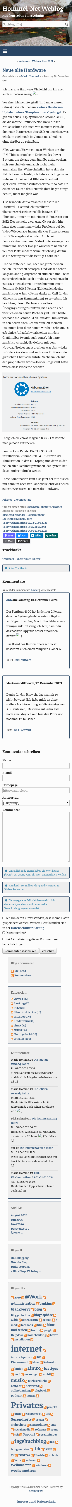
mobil (47, 1374)
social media (22, 1429)
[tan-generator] (56, 1441)
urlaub (53, 1455)
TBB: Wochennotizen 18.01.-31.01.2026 (24, 526)
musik (17, 1380)
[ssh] (12, 1434)
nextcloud (32, 1385)
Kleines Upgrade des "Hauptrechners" (23, 514)
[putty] (12, 1413)
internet (26, 1348)
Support (29, 1434)
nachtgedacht (37, 1381)
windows (41, 1465)
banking (46, 1303)
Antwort (26, 659)
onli (9, 600)
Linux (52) (20, 1025)
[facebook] (19, 1325)
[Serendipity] (51, 1413)
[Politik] (24, 1395)
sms (53, 1424)
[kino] (30, 1362)
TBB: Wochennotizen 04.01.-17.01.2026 (24, 530)
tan (52, 1442)
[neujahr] (49, 1380)
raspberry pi (33, 1413)
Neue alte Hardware (24, 70)
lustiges (51, 1368)
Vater (17, 1460)
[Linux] (25, 1368)
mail (17, 1374)
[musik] (52, 1374)
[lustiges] (41, 1368)
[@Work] (22, 1297)
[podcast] (48, 1390)
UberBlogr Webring (25, 1271)
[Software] (32, 1429)
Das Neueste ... (20, 1228)
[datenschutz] (20, 1319)
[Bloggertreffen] (44, 1309)
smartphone (38, 1424)
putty (17, 1413)
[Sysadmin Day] (37, 1434)
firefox (35, 1330)
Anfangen (24, 61)
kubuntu (46, 506)
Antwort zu (10, 797)
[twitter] (16, 1455)
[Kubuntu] (41, 1362)
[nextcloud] (23, 1385)
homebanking (36, 1335)
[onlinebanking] (41, 1385)
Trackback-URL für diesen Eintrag (21, 558)
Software (41, 1429)
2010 (17, 1297)
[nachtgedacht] (25, 1380)
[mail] (12, 1374)
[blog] (32, 1309)
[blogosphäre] (32, 1315)
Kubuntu (49, 1362)
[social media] (12, 1429)
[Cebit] (54, 1315)
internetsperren (21, 1357)
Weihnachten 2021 (42, 61)
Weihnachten (21, 1465)
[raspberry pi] (23, 1413)
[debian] (40, 1319)
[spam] (48, 1429)
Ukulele (39, 1455)
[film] (35, 1325)
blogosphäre (43, 1314)
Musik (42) (20, 1029)
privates (57, 506)
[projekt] (45, 1407)
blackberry (20, 1308)
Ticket (48, 1449)
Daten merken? (16, 932)
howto (54, 1335)
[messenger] (22, 1374)
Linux (33, 1368)
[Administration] (44, 1297)
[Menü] (36, 51)
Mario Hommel (30, 76)
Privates (7, 499)
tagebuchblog (30, 1440)
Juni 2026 (17, 1224)
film (40, 1325)
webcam (31, 1460)
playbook (41, 1390)
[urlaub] (46, 1455)
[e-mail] (53, 1319)
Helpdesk (17, 1335)
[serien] (33, 1419)
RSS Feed (20, 970)
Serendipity (21, 1419)
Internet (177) (22, 1016)
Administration (23, 1303)
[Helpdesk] (54, 1330)
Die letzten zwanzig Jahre (17, 518)
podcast (17, 1395)
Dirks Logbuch (20, 1266)
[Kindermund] (43, 1357)
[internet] (31, 1339)
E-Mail (7, 772)
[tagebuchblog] (12, 1441)
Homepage (10, 785)
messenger (31, 1374)
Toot (10, 535)
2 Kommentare (22, 499)
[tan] (48, 1441)
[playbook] (32, 1390)
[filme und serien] (44, 1325)
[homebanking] (25, 1335)
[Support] (20, 1434)
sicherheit (18, 1424)
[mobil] (40, 1374)
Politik (31, 1395)
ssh (16, 1434)
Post (24, 535)
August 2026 (19, 1215)
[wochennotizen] (49, 1465)
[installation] (12, 1339)
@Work (33, 1296)
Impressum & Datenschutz (36, 1501)
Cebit (14, 1320)
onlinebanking (21, 1390)
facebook (27, 1325)
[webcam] (23, 1460)
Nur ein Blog (19, 1262)
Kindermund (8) (24, 1021)
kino (35, 1362)
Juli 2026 (17, 1219)
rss (48, 1413)
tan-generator (20, 1449)
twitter (24, 1454)
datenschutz (30, 1319)
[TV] (54, 1449)
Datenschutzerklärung (27, 928)
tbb (36, 1448)
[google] (41, 1330)
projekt (52, 1407)
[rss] (43, 1413)
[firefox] (29, 1330)
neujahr (16, 1386)
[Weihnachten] (38, 1460)
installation (22, 1339)
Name (6, 760)
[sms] (48, 1424)
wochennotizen (23, 1470)
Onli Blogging (20, 1257)
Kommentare (23, 975)
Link (16, 659)
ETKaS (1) (19, 1007)
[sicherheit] (46, 1419)
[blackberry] (53, 1303)
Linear (35, 590)
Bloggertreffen (20, 1315)
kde (38, 1357)
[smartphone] (28, 1424)
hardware (34, 506)
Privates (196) (22, 1038)
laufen (18, 1368)
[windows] (33, 1465)
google (48, 1330)
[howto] (48, 1335)
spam (54, 1429)
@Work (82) (21, 998)
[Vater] (12, 1460)
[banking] (37, 1303)
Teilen (38, 535)
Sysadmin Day (48, 1434)
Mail (10, 541)
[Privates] (37, 1395)
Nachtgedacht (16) (25, 1034)
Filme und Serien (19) (27, 1012)
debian (47, 1320)
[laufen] (12, 1368)
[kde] (34, 1357)
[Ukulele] (32, 1455)
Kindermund (19, 1362)
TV (12, 1455)
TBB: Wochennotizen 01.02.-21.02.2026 (24, 522)
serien (40, 1419)
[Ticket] (42, 1449)
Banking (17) (21, 1003)
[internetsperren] (44, 1350)
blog (38, 1308)
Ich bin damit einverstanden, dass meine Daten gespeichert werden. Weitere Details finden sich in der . (35, 923)
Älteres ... (17, 1232)
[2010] (12, 1297)
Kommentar (11, 810)
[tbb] (31, 1449)
